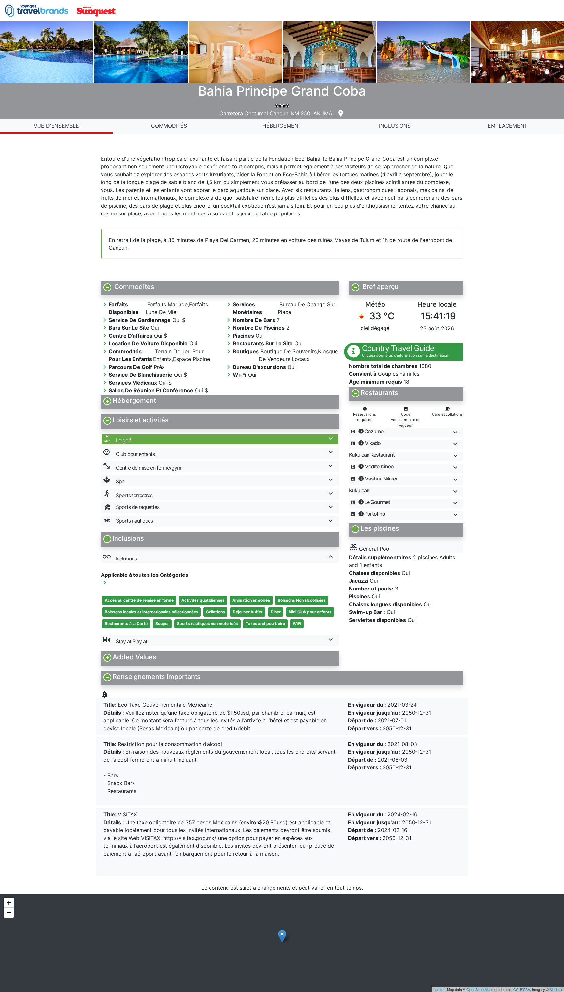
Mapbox (556, 989)
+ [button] (9, 903)
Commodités (169, 125)
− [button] (9, 912)
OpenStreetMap (479, 989)
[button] (220, 286)
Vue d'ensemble (56, 125)
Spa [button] (113, 480)
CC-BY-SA (521, 989)
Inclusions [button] (120, 557)
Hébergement (282, 125)
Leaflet (438, 989)
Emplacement (507, 125)
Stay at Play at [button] (125, 640)
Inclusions (395, 125)
